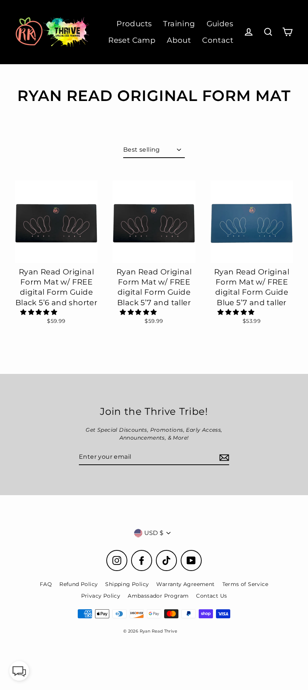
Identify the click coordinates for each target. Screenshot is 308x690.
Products (134, 23)
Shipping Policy (127, 584)
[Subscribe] (223, 457)
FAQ (46, 584)
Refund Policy (78, 584)
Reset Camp (132, 40)
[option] (56, 222)
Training (179, 23)
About (179, 40)
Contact (217, 40)
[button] (39, 312)
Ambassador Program (158, 595)
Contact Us (211, 595)
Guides (220, 23)
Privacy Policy (101, 595)
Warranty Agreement (185, 584)
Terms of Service (245, 584)
